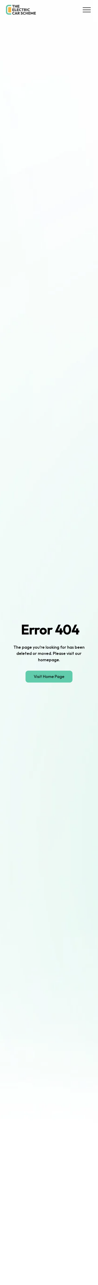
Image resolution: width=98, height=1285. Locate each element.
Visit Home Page (49, 676)
